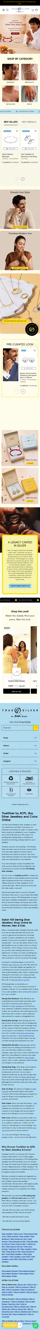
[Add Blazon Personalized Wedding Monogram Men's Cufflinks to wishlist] (35, 350)
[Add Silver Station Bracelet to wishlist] (17, 131)
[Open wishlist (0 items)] (33, 10)
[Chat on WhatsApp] (35, 1325)
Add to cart (16, 692)
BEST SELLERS (11, 122)
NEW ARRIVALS (29, 122)
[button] (2, 49)
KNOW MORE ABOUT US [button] (20, 586)
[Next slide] (23, 391)
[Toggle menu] (3, 10)
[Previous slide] (17, 391)
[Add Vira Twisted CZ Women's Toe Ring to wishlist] (35, 131)
